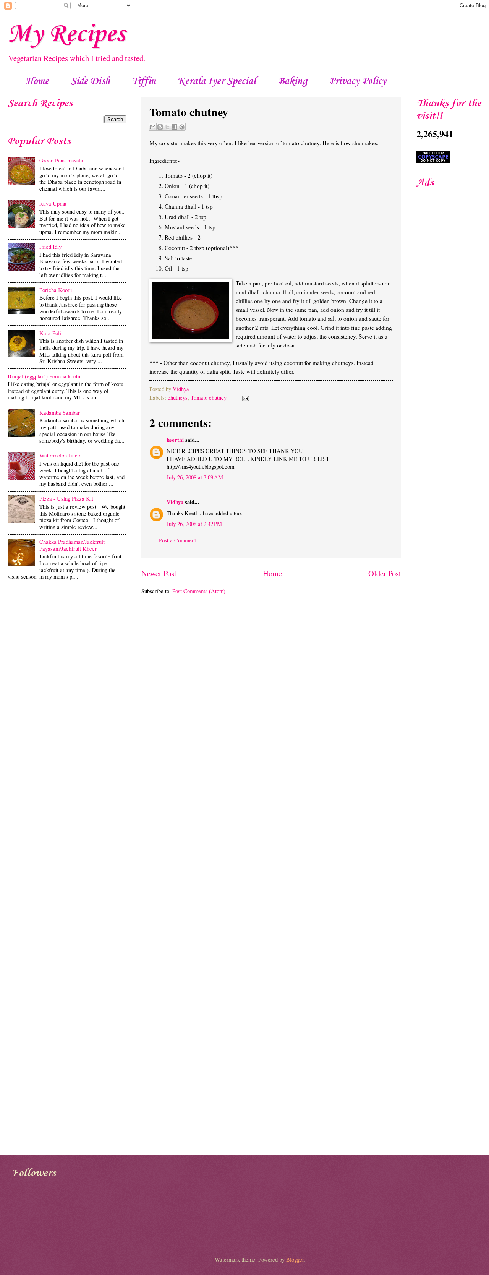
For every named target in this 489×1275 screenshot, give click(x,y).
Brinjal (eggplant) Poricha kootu (44, 376)
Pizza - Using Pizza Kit (66, 498)
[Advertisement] (67, 643)
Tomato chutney (209, 397)
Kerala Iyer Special (217, 81)
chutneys (178, 397)
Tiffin (144, 81)
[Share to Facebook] (174, 127)
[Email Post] (244, 397)
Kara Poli (50, 333)
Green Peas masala (61, 160)
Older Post (384, 573)
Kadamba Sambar (59, 412)
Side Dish (90, 81)
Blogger (295, 1259)
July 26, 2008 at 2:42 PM (194, 523)
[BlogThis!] (160, 127)
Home (37, 81)
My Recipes (66, 34)
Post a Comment (177, 540)
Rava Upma (52, 203)
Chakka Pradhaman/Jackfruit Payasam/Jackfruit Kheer (72, 545)
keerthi (175, 440)
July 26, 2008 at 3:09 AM (195, 477)
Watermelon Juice (59, 455)
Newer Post (158, 573)
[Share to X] (167, 127)
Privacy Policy (357, 81)
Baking (292, 81)
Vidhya (181, 389)
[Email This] (153, 127)
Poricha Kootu (55, 290)
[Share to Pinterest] (182, 127)
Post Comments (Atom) (198, 591)
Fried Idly (50, 246)
